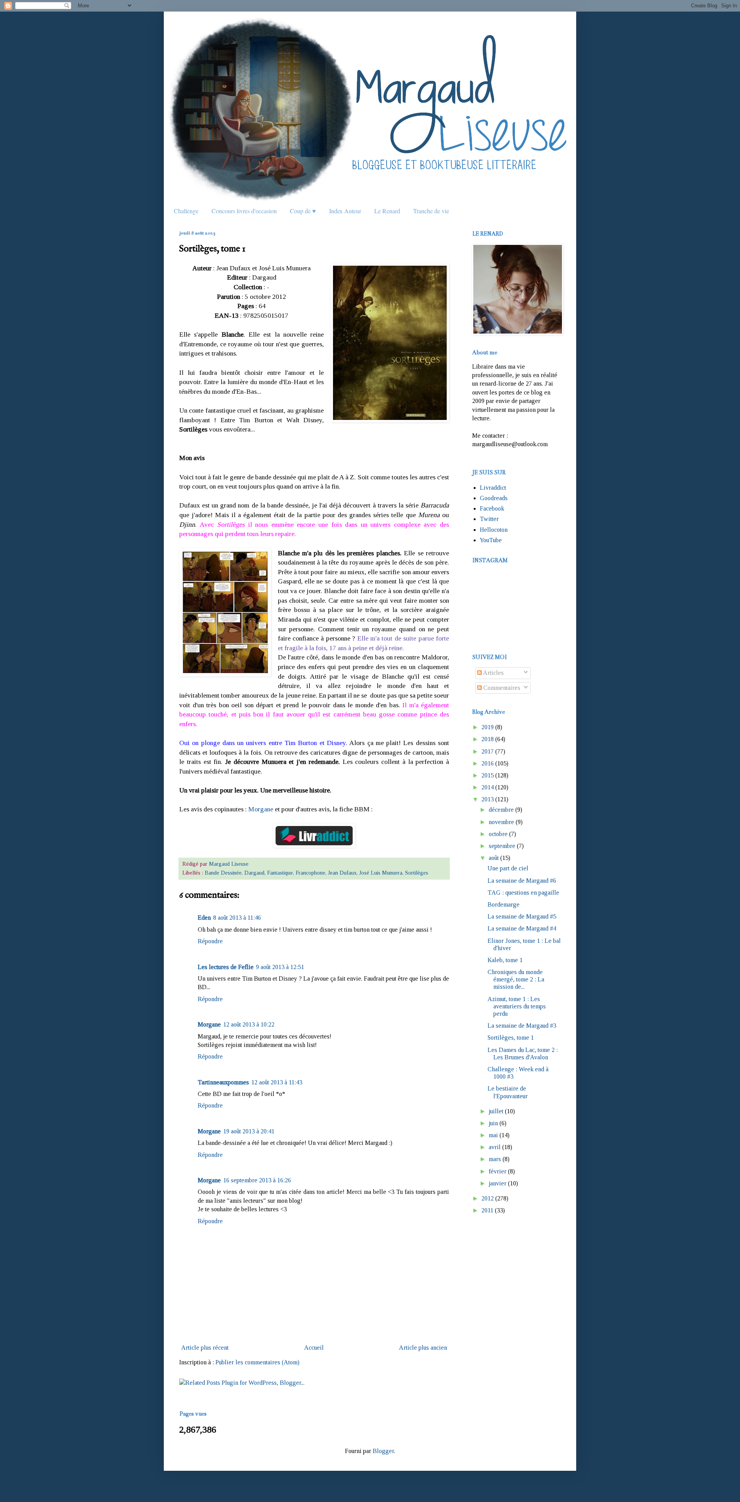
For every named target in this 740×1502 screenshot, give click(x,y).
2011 (487, 1210)
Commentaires (501, 687)
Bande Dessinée (223, 873)
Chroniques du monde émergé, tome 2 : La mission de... (516, 979)
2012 (487, 1198)
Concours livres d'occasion (244, 211)
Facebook (492, 508)
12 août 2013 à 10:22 (248, 1024)
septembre (502, 846)
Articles (493, 672)
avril (495, 1147)
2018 (487, 739)
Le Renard (387, 211)
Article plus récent (205, 1347)
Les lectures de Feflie (226, 967)
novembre (501, 822)
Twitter (489, 519)
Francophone (310, 873)
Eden (204, 917)
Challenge (186, 211)
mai (493, 1135)
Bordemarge (504, 904)
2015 (487, 775)
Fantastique (280, 873)
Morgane (260, 809)
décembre (501, 809)
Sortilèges (416, 873)
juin (493, 1123)
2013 (487, 799)
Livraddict (493, 487)
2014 (487, 787)
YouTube (491, 540)
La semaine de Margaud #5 (522, 916)
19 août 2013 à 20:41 (248, 1131)
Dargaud (254, 873)
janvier (497, 1183)
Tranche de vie (431, 211)
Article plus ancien (423, 1347)
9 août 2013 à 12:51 (280, 967)
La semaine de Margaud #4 (522, 928)
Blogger (383, 1451)
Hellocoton (494, 529)
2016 (487, 763)
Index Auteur (345, 211)
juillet (496, 1111)
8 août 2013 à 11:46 (237, 917)
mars (495, 1159)
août (494, 858)
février (497, 1171)
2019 (487, 727)
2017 (487, 751)
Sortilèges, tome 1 (511, 1037)
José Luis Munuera (380, 873)
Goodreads (494, 498)
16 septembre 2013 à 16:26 (257, 1180)
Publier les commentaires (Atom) (257, 1362)
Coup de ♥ (303, 211)
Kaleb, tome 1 (505, 960)
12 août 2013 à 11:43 (276, 1082)
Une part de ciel (508, 868)
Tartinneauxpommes (223, 1082)
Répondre (210, 941)
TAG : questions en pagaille (523, 892)
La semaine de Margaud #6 (522, 880)
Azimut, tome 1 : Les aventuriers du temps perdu (517, 1006)
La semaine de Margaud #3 (522, 1025)
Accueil (314, 1347)
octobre (498, 834)
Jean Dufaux (342, 873)
